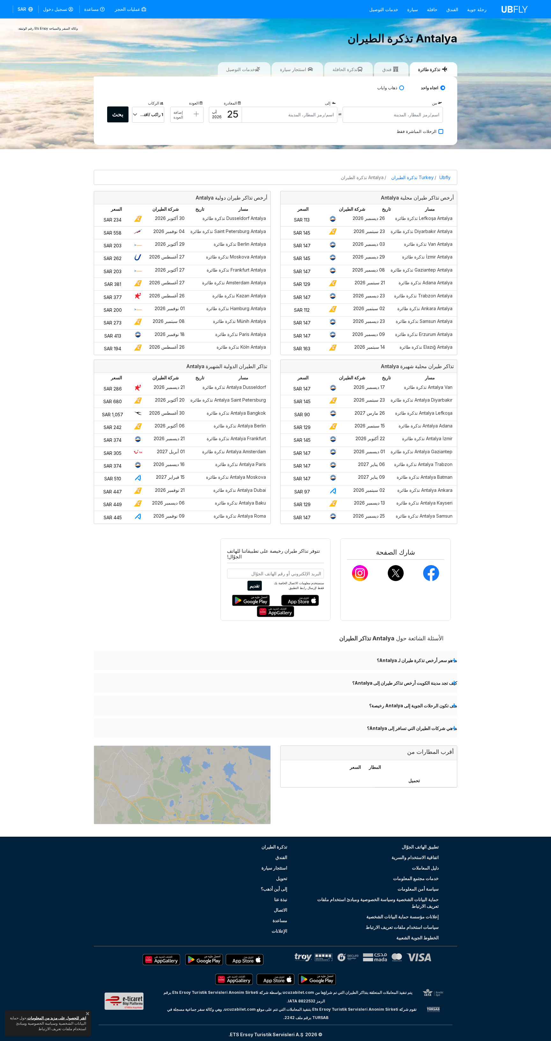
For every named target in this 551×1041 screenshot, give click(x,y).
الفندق (452, 9)
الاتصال (280, 910)
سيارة (412, 9)
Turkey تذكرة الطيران (412, 177)
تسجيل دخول (55, 9)
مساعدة (91, 9)
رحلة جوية (477, 9)
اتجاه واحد (429, 87)
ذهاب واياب (387, 87)
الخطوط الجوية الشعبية (417, 937)
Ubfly (445, 177)
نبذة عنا (280, 899)
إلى (327, 103)
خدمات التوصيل (383, 9)
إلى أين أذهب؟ (274, 889)
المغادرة (230, 103)
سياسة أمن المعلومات (418, 889)
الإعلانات (279, 931)
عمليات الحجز (128, 9)
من (434, 103)
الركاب (153, 103)
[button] (25, 9)
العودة (194, 103)
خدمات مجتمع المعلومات (416, 878)
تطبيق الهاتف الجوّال (420, 846)
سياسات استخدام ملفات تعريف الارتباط (402, 927)
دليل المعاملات (425, 867)
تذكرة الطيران (274, 846)
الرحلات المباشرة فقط (417, 131)
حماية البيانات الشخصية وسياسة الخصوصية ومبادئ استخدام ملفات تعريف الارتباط (378, 903)
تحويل (281, 878)
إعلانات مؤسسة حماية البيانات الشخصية (402, 916)
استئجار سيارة (274, 867)
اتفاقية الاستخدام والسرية (415, 857)
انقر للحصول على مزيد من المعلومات (56, 1018)
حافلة (432, 9)
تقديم (255, 585)
